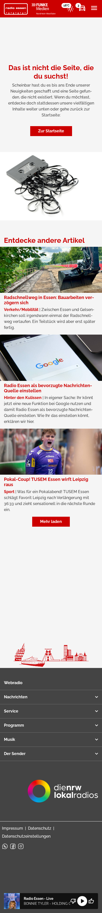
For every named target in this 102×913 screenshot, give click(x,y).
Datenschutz (39, 828)
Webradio (13, 682)
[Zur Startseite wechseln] (16, 9)
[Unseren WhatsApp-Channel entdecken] (5, 846)
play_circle (82, 901)
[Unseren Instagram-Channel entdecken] (21, 846)
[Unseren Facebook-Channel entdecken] (13, 846)
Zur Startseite (51, 131)
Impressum (12, 828)
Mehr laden (51, 521)
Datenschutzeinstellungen (26, 836)
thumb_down (73, 901)
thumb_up (91, 901)
